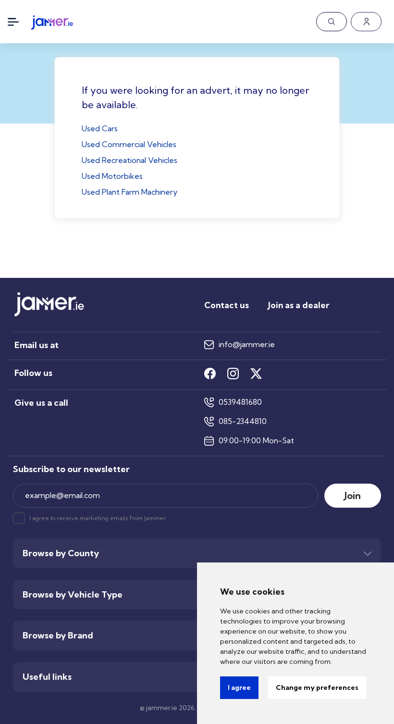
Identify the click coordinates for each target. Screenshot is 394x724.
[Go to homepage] (52, 19)
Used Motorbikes (112, 176)
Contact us (226, 305)
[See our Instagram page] (233, 373)
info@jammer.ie (247, 344)
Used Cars (100, 128)
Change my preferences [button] (317, 687)
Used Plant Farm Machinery (129, 192)
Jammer (155, 518)
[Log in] (366, 21)
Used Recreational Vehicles (129, 160)
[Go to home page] (49, 314)
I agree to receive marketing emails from (97, 518)
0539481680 (240, 402)
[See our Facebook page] (210, 373)
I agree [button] (239, 687)
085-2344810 (243, 421)
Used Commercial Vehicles (129, 144)
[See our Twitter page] (256, 373)
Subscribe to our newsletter (71, 469)
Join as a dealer (298, 305)
